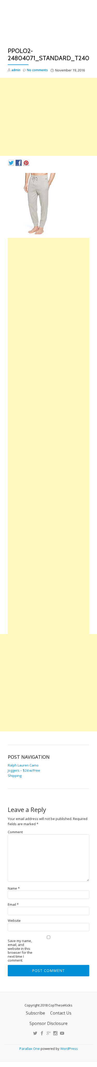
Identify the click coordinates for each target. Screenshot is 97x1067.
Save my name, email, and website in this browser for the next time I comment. (20, 950)
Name (14, 888)
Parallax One (30, 1048)
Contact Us (60, 1013)
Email (13, 904)
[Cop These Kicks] (48, 25)
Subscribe (35, 1013)
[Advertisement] (48, 117)
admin (15, 70)
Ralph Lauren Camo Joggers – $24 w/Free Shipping (24, 770)
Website (14, 921)
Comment (15, 832)
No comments (37, 70)
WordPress (69, 1048)
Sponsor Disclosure (48, 1023)
